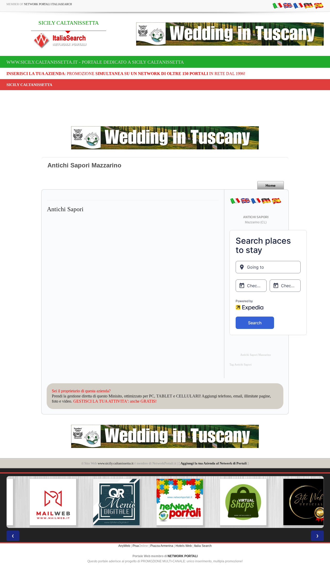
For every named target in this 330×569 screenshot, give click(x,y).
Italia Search (203, 546)
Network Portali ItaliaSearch (48, 4)
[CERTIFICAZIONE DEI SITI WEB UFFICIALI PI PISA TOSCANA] (292, 502)
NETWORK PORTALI (182, 556)
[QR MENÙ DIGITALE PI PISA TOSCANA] (101, 502)
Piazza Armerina (161, 546)
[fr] (298, 5)
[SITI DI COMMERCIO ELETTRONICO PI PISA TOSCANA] (228, 502)
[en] (288, 5)
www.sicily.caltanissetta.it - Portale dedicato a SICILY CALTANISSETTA (95, 62)
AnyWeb (124, 546)
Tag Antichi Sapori (240, 364)
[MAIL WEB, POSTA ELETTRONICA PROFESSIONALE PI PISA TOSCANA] (38, 502)
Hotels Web (184, 546)
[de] (308, 5)
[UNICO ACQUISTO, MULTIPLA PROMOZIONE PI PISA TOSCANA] (165, 502)
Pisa (136, 546)
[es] (319, 5)
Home (271, 185)
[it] (277, 5)
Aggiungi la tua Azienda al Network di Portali (213, 463)
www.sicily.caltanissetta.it (116, 463)
